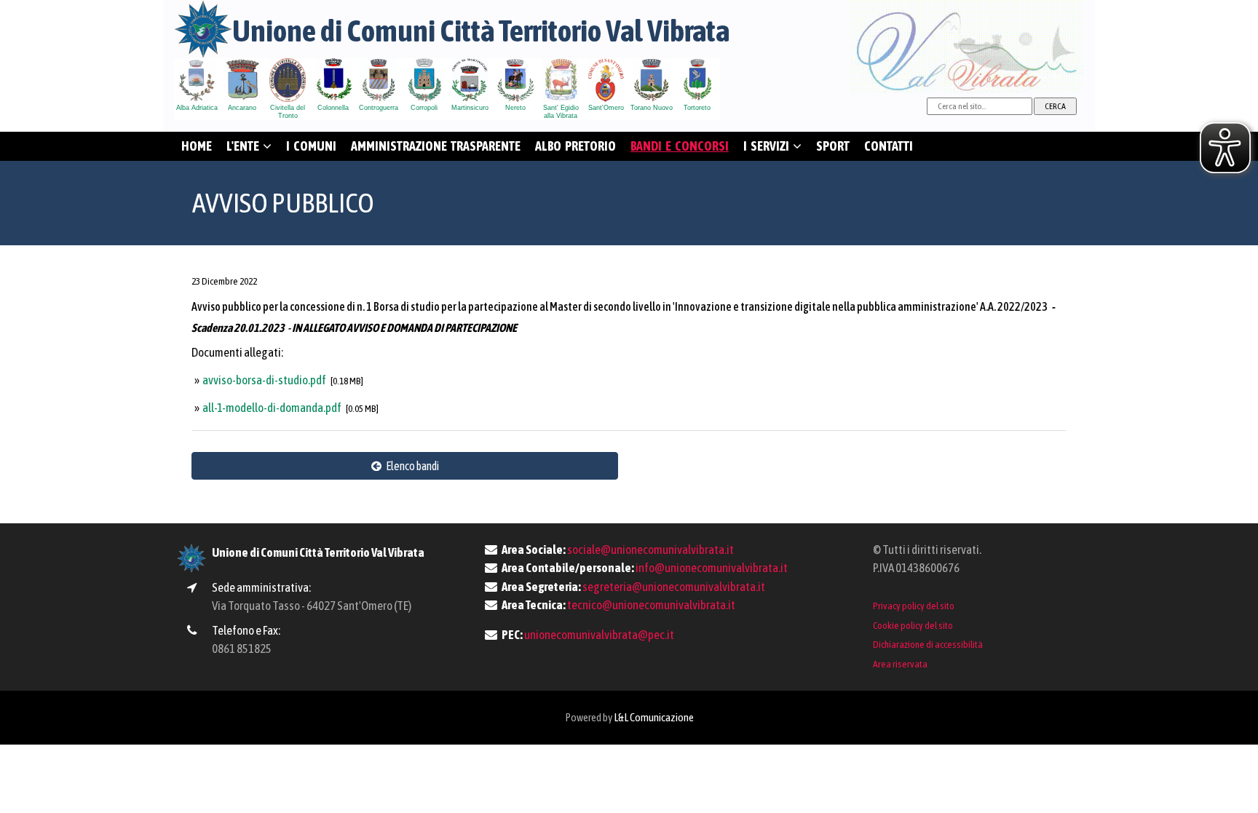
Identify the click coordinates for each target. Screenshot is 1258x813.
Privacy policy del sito (913, 605)
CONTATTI (888, 146)
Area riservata (900, 664)
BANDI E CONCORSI (679, 146)
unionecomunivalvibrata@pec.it (599, 634)
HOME (196, 146)
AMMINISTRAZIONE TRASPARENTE (436, 146)
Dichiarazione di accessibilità (928, 644)
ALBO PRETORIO (575, 146)
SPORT (833, 146)
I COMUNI (311, 146)
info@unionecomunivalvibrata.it (712, 567)
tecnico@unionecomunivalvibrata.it (651, 605)
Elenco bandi (410, 465)
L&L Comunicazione (654, 717)
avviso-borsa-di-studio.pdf (265, 380)
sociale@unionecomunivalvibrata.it (650, 549)
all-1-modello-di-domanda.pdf (272, 407)
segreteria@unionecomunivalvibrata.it (673, 586)
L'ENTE (244, 146)
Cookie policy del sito (913, 625)
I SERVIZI (768, 146)
